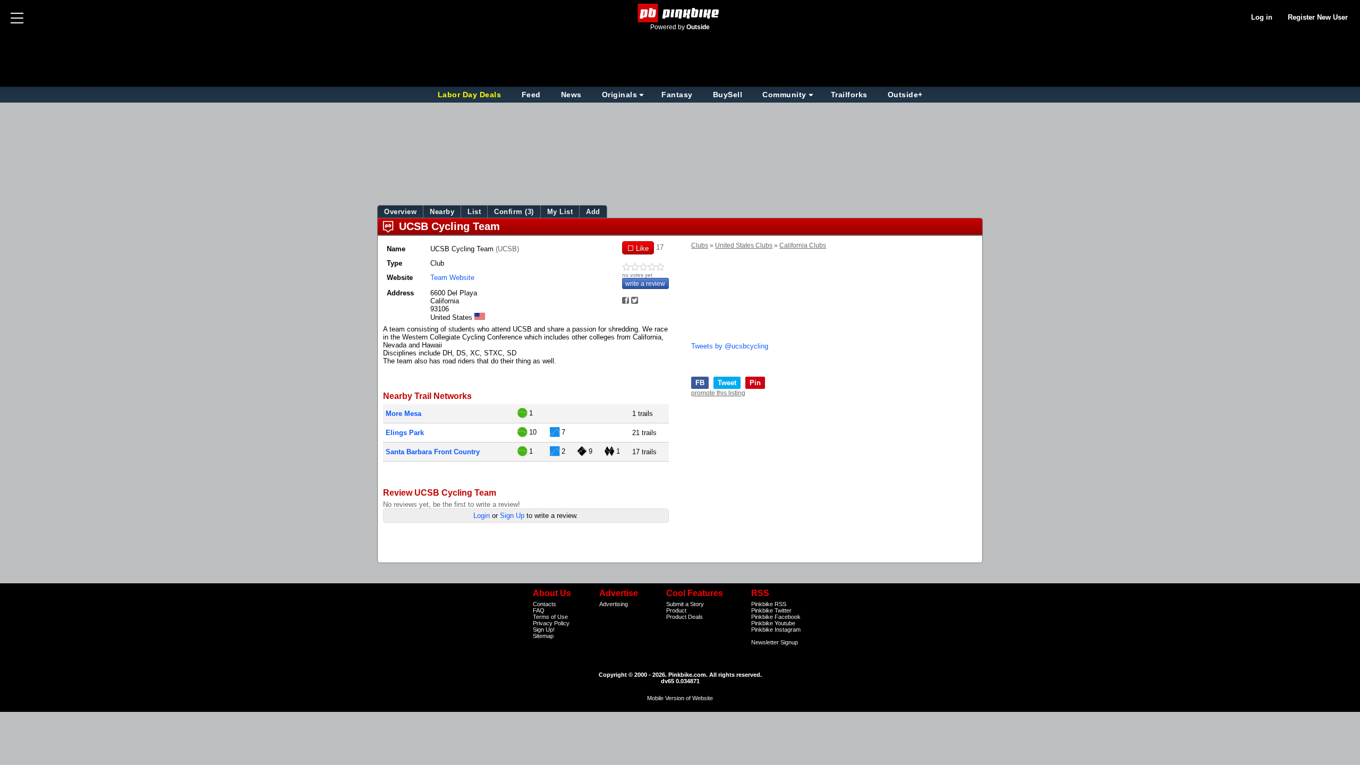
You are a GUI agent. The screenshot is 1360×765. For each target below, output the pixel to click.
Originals (620, 94)
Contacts (544, 604)
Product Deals (684, 617)
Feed (531, 94)
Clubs (699, 245)
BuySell (728, 94)
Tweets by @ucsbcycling (729, 346)
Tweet (727, 383)
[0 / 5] (645, 267)
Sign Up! (544, 629)
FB (699, 383)
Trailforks (849, 94)
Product (676, 610)
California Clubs (802, 245)
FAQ (539, 610)
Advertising (613, 604)
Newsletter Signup (774, 642)
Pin (755, 383)
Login (481, 516)
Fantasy (677, 94)
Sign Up (512, 516)
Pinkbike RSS (768, 604)
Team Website (452, 278)
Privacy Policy (551, 623)
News (571, 94)
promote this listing (718, 392)
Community (784, 94)
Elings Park (405, 433)
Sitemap (543, 636)
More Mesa (403, 414)
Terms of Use (550, 617)
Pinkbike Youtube (773, 623)
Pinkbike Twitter (771, 610)
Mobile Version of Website (680, 698)
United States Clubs (743, 245)
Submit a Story (685, 604)
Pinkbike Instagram (776, 629)
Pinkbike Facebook (776, 617)
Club (437, 263)
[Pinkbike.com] (680, 13)
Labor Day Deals (471, 94)
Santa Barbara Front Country (433, 452)
